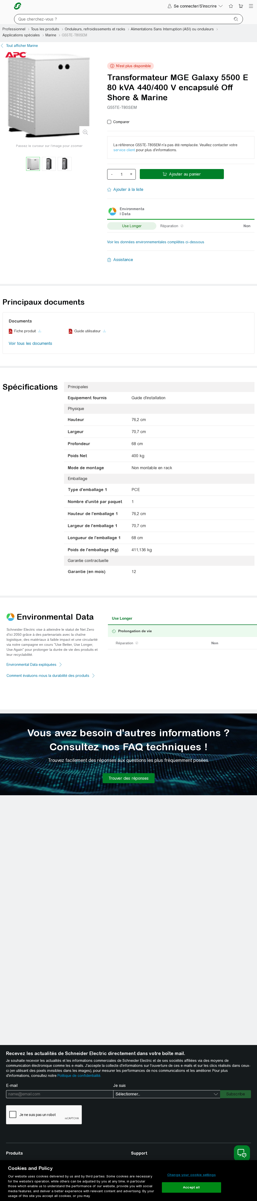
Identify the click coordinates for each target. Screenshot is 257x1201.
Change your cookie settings (191, 1175)
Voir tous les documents (30, 343)
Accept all (191, 1187)
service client (124, 150)
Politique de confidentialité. (79, 1076)
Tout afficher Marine (22, 46)
